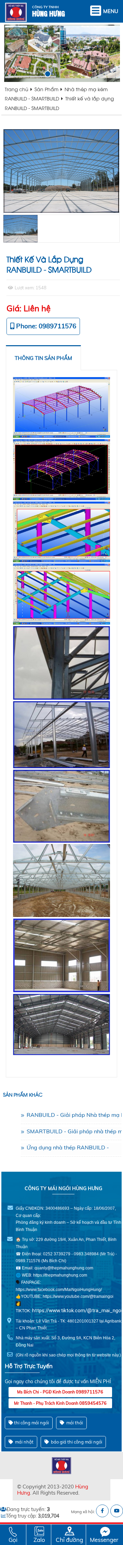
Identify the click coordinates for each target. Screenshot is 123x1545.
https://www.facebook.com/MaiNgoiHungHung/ (59, 1289)
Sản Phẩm (46, 89)
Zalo (39, 1539)
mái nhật (23, 1442)
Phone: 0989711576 (46, 326)
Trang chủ (16, 89)
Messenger (104, 1539)
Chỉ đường (69, 1539)
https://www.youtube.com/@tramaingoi (78, 1296)
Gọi (13, 1539)
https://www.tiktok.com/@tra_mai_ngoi (77, 1310)
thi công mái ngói (31, 1422)
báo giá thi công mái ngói (76, 1442)
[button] (38, 74)
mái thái (74, 1422)
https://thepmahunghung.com (60, 1275)
